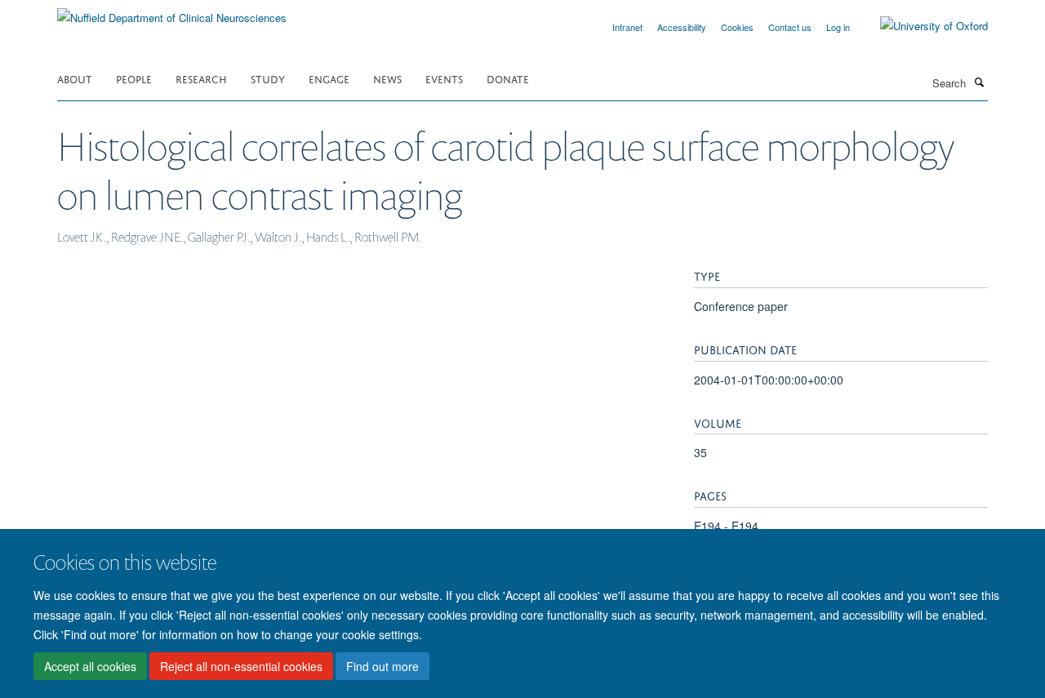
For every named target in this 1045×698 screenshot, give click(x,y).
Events (444, 78)
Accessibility (681, 26)
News (387, 78)
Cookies (737, 26)
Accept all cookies (90, 666)
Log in (838, 26)
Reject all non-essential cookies (241, 666)
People (134, 78)
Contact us (790, 26)
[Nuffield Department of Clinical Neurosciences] (172, 12)
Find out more (382, 666)
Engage (329, 78)
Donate (508, 78)
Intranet (627, 26)
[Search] (979, 82)
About (74, 78)
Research (201, 78)
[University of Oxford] (922, 26)
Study (268, 78)
